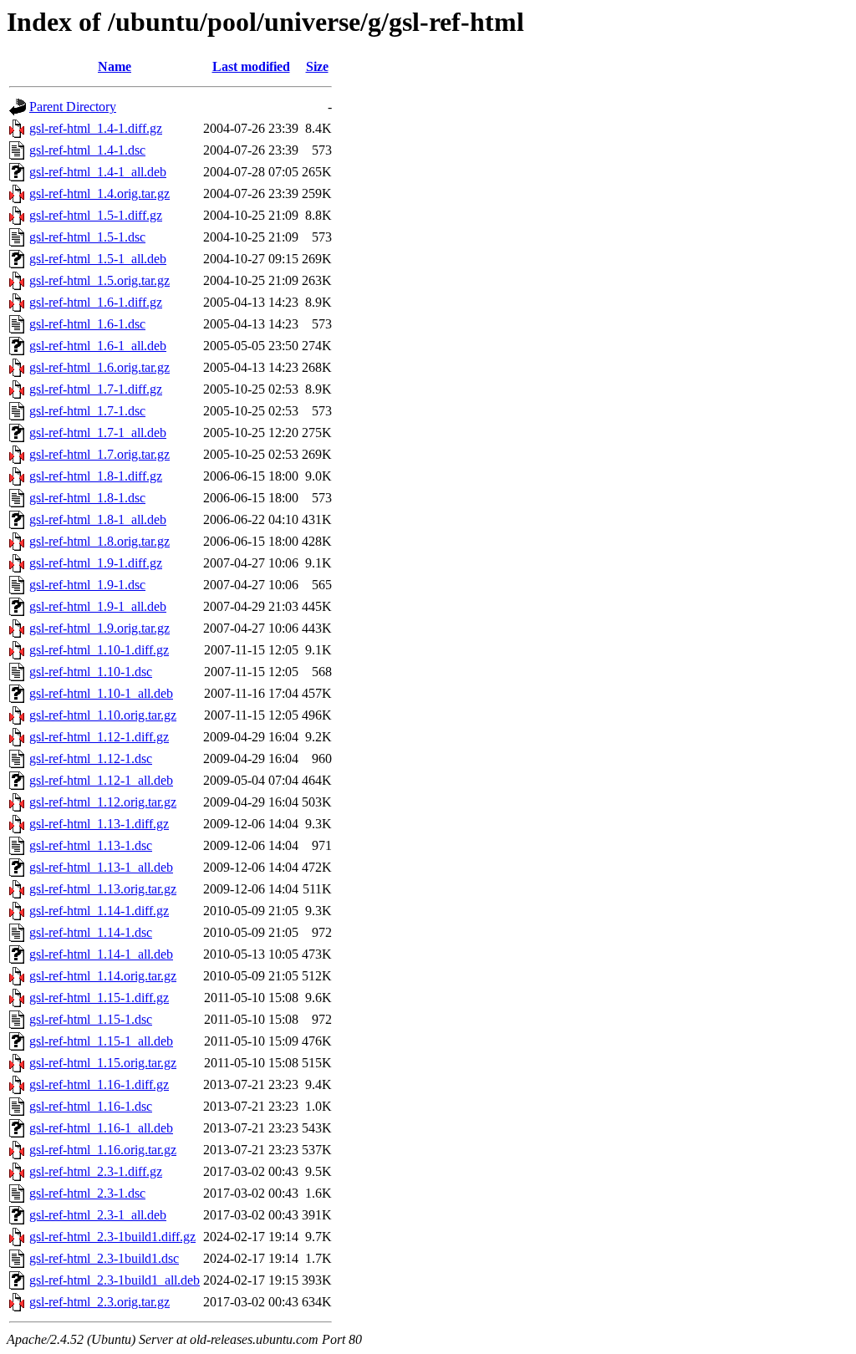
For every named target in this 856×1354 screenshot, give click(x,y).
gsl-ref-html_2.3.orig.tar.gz (99, 1302)
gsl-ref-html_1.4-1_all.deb (97, 172)
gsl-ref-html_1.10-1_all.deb (101, 693)
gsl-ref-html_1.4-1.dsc (87, 150)
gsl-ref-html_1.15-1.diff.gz (99, 997)
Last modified (251, 66)
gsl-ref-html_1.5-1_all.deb (97, 259)
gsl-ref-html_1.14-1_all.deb (101, 954)
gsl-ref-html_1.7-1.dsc (87, 411)
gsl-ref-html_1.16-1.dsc (90, 1106)
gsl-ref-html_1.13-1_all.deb (101, 867)
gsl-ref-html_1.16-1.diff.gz (99, 1084)
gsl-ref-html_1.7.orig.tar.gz (99, 454)
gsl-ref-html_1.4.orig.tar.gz (99, 193)
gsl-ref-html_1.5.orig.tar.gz (99, 280)
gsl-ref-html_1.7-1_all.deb (97, 432)
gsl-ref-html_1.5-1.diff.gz (95, 215)
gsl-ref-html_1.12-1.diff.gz (99, 737)
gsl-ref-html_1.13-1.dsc (90, 845)
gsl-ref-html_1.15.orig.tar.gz (102, 1063)
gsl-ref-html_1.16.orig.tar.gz (102, 1150)
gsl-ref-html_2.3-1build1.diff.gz (112, 1236)
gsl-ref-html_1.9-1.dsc (87, 585)
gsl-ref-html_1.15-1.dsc (90, 1019)
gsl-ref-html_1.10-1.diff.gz (99, 650)
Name (114, 66)
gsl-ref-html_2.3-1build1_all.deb (114, 1280)
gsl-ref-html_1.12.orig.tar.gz (102, 802)
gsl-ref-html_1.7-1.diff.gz (95, 389)
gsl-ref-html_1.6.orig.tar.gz (99, 367)
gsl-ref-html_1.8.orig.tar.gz (99, 541)
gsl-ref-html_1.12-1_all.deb (101, 780)
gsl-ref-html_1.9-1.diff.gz (95, 563)
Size (317, 66)
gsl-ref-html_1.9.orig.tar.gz (99, 628)
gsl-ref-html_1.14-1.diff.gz (99, 911)
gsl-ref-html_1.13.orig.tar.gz (102, 889)
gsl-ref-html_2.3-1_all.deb (97, 1215)
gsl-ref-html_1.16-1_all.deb (101, 1128)
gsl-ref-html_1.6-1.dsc (87, 324)
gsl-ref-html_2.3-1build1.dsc (104, 1258)
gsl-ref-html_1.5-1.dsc (87, 237)
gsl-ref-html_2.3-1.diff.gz (95, 1171)
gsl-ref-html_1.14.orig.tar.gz (102, 976)
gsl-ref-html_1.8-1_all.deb (97, 519)
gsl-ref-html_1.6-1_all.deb (97, 345)
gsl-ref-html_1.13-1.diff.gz (99, 824)
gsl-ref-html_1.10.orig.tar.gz (102, 715)
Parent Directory (72, 106)
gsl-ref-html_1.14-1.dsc (90, 932)
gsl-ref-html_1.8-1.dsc (87, 498)
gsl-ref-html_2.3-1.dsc (87, 1193)
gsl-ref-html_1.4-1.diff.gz (95, 128)
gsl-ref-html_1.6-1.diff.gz (95, 302)
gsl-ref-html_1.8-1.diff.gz (95, 476)
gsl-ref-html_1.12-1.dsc (90, 758)
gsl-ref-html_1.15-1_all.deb (101, 1041)
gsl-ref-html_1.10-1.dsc (90, 671)
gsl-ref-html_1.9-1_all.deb (97, 606)
